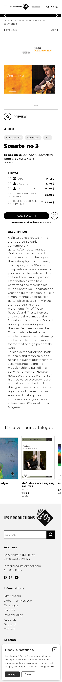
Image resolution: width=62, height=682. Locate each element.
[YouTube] (17, 577)
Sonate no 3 (10, 24)
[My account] (57, 7)
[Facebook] (5, 577)
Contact (9, 629)
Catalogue (10, 20)
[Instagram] (10, 577)
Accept (12, 674)
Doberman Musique (18, 600)
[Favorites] (54, 215)
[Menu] (5, 7)
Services (9, 610)
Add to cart (26, 215)
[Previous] (5, 15)
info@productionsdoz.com (22, 566)
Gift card (10, 624)
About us (10, 619)
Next (53, 30)
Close (28, 674)
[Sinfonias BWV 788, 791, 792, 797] (38, 466)
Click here (46, 222)
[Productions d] (31, 517)
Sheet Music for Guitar (32, 20)
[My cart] (52, 7)
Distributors (12, 595)
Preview (20, 116)
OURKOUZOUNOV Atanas (38, 154)
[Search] (51, 534)
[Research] (47, 7)
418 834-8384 (13, 570)
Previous (11, 30)
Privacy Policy (13, 615)
